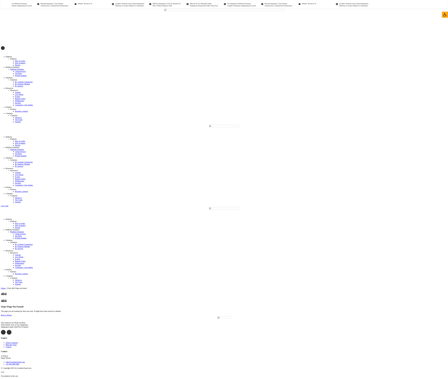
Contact (8, 347)
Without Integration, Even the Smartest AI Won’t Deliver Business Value (155, 5)
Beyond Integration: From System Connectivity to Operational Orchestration (43, 5)
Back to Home (6, 315)
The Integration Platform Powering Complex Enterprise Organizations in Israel (230, 5)
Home (3, 288)
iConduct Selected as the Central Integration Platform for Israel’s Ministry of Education (118, 5)
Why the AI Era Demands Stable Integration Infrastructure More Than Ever (192, 5)
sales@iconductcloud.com (15, 53)
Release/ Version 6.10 (73, 4)
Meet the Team (11, 345)
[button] (445, 15)
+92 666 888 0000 (12, 364)
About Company (12, 343)
